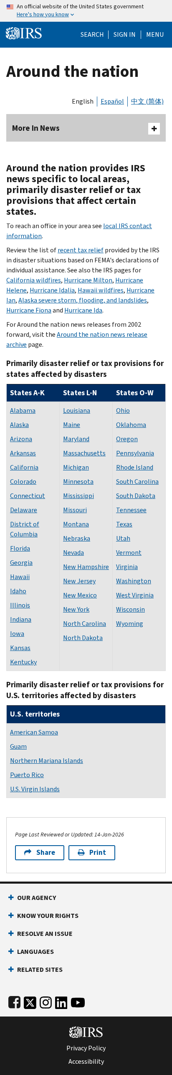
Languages (35, 951)
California (24, 467)
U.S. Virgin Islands (35, 789)
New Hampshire (86, 566)
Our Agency (36, 897)
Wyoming (129, 623)
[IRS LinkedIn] (61, 1000)
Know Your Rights (47, 915)
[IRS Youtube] (78, 1000)
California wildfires (33, 280)
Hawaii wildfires (101, 290)
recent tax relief (81, 250)
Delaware (23, 510)
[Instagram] (46, 1000)
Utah (123, 538)
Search (92, 34)
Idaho (18, 591)
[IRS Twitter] (30, 1000)
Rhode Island (134, 467)
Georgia (21, 562)
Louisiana (76, 410)
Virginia (127, 566)
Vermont (129, 552)
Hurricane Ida (83, 310)
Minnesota (78, 481)
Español (112, 101)
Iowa (17, 633)
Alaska (19, 424)
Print (97, 852)
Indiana (20, 619)
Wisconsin (130, 609)
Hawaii (20, 576)
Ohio (123, 410)
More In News (36, 128)
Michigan (76, 467)
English (83, 101)
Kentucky (23, 662)
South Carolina (137, 481)
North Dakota (83, 637)
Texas (124, 524)
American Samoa (34, 732)
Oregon (127, 439)
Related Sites (40, 969)
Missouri (75, 510)
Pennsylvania (135, 453)
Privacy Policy (86, 1048)
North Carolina (84, 623)
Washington (133, 581)
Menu (155, 34)
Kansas (20, 647)
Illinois (20, 605)
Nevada (73, 552)
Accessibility (86, 1061)
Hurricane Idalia (52, 290)
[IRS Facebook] (14, 1000)
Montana (76, 524)
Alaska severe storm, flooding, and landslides (82, 300)
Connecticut (27, 495)
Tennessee (131, 510)
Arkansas (23, 453)
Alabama (22, 410)
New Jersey (79, 581)
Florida (20, 548)
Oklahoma (131, 424)
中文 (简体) (147, 101)
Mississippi (78, 495)
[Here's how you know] (86, 11)
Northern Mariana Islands (46, 760)
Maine (71, 424)
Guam (18, 746)
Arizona (21, 439)
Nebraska (76, 538)
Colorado (23, 481)
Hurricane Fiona (28, 310)
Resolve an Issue (45, 933)
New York (76, 609)
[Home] (24, 32)
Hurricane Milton (88, 280)
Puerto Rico (27, 774)
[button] (125, 34)
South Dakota (135, 495)
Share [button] (45, 852)
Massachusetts (84, 453)
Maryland (76, 439)
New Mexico (80, 595)
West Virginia (135, 595)
